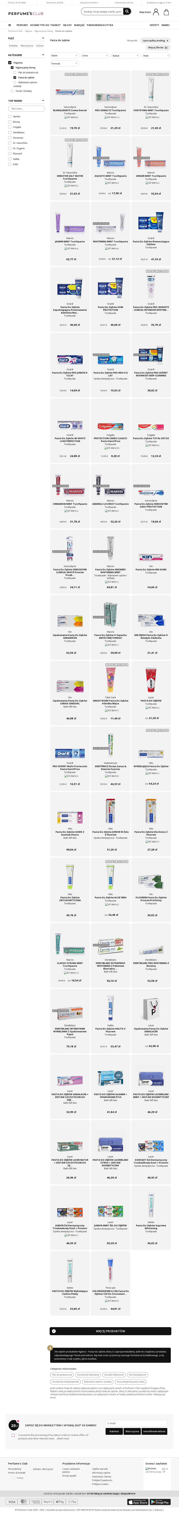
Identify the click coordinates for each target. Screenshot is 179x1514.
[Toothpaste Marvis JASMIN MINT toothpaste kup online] (70, 252)
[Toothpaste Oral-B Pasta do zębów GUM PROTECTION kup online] (110, 318)
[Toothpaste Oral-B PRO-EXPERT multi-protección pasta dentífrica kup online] (70, 777)
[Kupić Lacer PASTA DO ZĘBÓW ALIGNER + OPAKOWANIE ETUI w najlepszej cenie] (110, 1076)
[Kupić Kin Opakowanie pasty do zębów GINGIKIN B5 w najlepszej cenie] (70, 617)
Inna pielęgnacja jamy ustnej (131, 1381)
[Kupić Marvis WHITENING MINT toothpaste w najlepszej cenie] (110, 223)
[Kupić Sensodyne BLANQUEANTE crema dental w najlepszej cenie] (70, 92)
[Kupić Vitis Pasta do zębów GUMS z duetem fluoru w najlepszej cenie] (70, 814)
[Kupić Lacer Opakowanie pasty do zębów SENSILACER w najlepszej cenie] (151, 1010)
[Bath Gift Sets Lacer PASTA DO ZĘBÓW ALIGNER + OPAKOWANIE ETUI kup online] (110, 1105)
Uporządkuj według (154, 40)
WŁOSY (67, 25)
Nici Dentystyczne (137, 1374)
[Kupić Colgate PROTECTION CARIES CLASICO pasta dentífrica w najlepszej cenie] (110, 420)
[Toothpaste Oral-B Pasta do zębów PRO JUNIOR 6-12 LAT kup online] (70, 384)
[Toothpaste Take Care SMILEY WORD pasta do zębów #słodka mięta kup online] (110, 712)
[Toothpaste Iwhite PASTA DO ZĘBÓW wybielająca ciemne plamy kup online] (70, 1302)
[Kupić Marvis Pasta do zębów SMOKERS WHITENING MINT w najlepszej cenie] (110, 551)
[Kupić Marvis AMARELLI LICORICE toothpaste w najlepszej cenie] (110, 486)
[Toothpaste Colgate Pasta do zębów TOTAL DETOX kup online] (151, 449)
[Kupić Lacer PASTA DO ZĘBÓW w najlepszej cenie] (151, 682)
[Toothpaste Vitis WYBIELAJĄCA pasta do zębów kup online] (151, 777)
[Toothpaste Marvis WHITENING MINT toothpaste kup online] (110, 252)
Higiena (28, 31)
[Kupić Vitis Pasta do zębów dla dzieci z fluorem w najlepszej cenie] (151, 814)
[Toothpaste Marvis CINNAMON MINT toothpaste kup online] (70, 515)
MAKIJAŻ (79, 25)
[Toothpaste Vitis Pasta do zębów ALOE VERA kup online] (110, 908)
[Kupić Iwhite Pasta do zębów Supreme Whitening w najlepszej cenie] (151, 1207)
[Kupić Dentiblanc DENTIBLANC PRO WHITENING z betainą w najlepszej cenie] (151, 945)
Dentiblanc (18, 132)
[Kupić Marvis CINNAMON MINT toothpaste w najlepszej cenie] (70, 486)
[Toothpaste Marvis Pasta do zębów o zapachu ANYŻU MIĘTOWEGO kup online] (110, 646)
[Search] (127, 11)
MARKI (166, 25)
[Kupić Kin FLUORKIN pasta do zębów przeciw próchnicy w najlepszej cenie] (151, 879)
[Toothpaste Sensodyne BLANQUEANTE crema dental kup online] (70, 121)
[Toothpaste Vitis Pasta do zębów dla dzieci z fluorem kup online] (151, 843)
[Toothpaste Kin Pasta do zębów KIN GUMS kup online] (151, 580)
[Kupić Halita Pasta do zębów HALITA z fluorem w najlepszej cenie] (110, 1010)
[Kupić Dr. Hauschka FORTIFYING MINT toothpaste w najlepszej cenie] (151, 92)
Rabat (116, 55)
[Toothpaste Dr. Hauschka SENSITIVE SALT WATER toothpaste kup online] (70, 187)
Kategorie (15, 55)
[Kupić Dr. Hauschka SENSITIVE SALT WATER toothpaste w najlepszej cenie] (70, 158)
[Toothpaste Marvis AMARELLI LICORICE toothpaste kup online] (110, 515)
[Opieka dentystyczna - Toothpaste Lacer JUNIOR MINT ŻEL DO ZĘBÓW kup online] (110, 1236)
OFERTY (154, 25)
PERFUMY (22, 25)
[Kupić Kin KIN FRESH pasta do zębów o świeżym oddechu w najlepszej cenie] (151, 617)
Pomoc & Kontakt (17, 2)
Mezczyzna (27, 45)
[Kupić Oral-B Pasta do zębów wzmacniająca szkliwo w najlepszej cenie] (151, 223)
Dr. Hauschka (20, 142)
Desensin (18, 137)
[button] (18, 1478)
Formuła (56, 63)
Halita (16, 159)
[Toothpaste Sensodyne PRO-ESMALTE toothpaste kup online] (110, 121)
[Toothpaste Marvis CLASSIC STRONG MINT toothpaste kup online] (70, 974)
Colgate (17, 127)
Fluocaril (17, 153)
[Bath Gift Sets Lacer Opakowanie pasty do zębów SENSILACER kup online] (151, 1039)
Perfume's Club (15, 31)
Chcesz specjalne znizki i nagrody (89, 1493)
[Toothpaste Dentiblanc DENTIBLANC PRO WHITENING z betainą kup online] (151, 974)
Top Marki (15, 100)
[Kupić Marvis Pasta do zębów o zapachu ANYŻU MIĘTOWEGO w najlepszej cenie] (110, 617)
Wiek (146, 55)
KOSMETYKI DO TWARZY (45, 25)
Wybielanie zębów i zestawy (98, 1381)
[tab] (64, 56)
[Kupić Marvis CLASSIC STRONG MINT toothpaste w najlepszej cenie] (70, 945)
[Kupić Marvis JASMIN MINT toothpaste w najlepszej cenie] (70, 223)
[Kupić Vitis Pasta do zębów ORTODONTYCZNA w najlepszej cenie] (70, 879)
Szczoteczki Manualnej (88, 1374)
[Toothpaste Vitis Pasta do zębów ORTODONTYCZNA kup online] (70, 908)
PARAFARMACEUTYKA (100, 25)
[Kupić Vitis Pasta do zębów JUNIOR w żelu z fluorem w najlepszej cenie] (110, 814)
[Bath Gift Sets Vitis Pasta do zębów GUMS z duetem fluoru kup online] (70, 843)
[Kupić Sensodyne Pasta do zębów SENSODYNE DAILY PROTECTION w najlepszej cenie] (151, 486)
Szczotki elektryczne (114, 1374)
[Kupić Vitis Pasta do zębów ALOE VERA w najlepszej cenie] (110, 879)
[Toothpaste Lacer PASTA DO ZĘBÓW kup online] (151, 712)
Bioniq (16, 121)
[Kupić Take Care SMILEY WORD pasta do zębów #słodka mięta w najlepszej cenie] (110, 682)
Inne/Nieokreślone (154, 1431)
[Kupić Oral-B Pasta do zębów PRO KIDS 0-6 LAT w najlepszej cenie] (110, 354)
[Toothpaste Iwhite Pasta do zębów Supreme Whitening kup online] (151, 1236)
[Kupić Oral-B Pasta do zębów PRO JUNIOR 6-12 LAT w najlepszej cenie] (70, 354)
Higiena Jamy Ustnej (43, 31)
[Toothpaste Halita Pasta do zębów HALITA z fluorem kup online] (110, 1039)
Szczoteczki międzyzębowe (65, 1381)
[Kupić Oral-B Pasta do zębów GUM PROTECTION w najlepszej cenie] (110, 289)
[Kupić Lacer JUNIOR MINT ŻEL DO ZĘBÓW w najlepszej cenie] (110, 1207)
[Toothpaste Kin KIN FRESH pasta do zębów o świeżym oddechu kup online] (151, 646)
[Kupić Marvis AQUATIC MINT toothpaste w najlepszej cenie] (110, 158)
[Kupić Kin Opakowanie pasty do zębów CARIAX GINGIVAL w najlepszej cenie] (70, 682)
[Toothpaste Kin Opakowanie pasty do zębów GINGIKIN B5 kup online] (70, 646)
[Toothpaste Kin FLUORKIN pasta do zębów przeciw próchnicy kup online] (151, 908)
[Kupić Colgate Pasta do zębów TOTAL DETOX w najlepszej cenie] (151, 420)
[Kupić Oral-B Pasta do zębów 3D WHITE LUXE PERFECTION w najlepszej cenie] (70, 420)
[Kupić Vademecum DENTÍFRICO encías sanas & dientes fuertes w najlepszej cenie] (110, 748)
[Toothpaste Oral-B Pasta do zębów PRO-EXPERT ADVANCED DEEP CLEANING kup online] (151, 384)
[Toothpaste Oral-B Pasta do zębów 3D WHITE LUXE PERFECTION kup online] (70, 449)
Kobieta (13, 45)
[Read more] (62, 1438)
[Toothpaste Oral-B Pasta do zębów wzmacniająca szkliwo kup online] (151, 252)
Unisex (40, 45)
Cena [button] (85, 55)
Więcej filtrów (156, 47)
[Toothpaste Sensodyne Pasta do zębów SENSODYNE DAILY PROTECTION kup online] (151, 515)
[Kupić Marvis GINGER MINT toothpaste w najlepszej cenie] (151, 158)
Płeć (11, 38)
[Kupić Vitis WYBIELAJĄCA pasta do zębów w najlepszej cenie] (151, 748)
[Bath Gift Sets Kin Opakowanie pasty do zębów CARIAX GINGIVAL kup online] (70, 712)
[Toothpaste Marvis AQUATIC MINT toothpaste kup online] (110, 187)
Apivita (16, 116)
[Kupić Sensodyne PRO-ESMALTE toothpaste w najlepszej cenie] (110, 92)
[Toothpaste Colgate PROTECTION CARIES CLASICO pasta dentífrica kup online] (110, 449)
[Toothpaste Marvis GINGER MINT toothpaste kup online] (151, 187)
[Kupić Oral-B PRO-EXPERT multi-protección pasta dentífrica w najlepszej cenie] (70, 748)
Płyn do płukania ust (62, 1374)
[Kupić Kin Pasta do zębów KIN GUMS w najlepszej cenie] (151, 551)
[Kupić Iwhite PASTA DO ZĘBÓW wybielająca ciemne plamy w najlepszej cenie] (70, 1273)
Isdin (15, 164)
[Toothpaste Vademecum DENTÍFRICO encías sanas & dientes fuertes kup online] (110, 777)
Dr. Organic (19, 148)
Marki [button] (55, 55)
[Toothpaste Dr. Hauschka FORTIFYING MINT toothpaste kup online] (151, 121)
